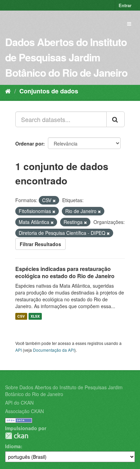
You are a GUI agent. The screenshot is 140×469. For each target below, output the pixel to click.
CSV (21, 316)
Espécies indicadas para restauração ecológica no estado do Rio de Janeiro (65, 272)
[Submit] (115, 119)
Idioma (13, 446)
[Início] (8, 90)
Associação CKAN (24, 411)
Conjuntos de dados (48, 91)
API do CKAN (19, 402)
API (18, 350)
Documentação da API (53, 350)
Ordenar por (29, 143)
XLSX (35, 316)
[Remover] (54, 200)
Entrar (125, 5)
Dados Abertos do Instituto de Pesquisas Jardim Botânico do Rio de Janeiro (66, 57)
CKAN (16, 435)
